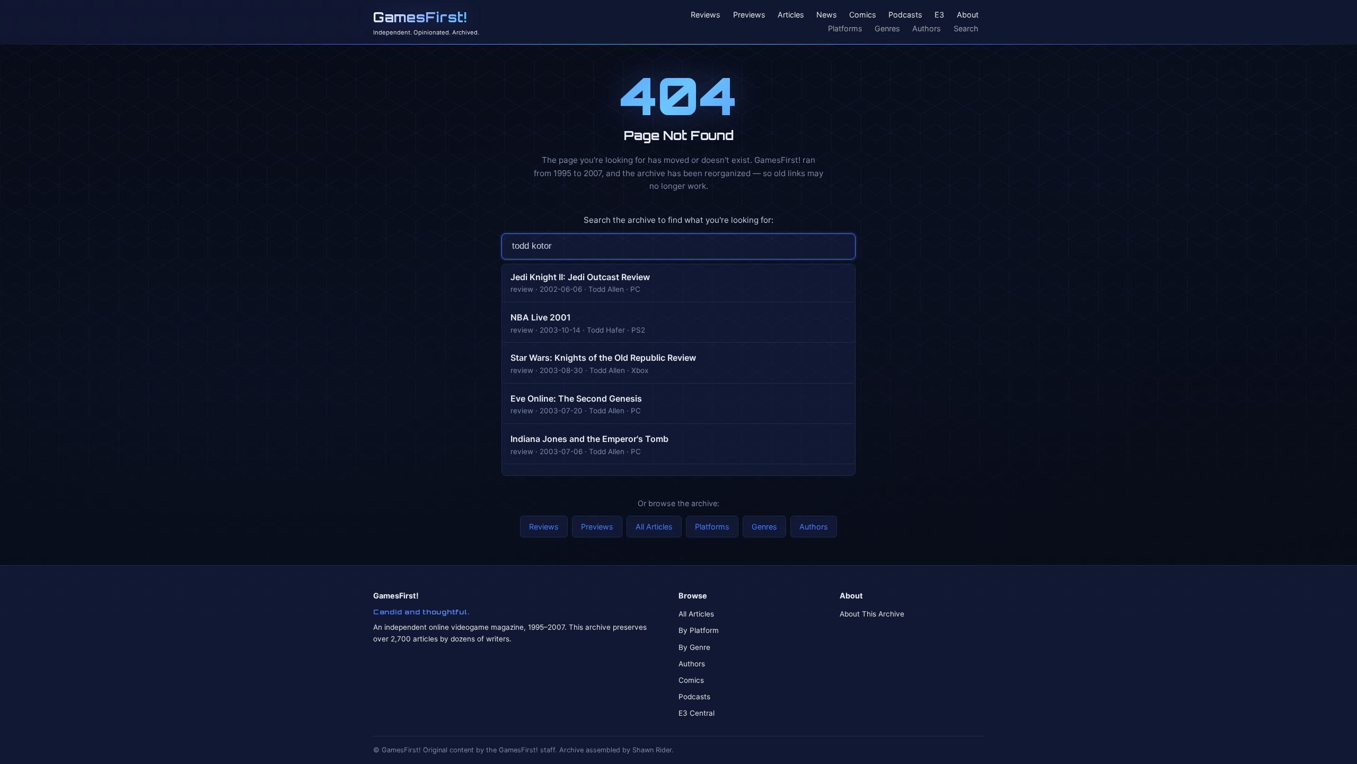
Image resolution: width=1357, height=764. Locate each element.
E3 (939, 15)
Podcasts (905, 15)
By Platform (698, 630)
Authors (926, 28)
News (826, 15)
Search (966, 28)
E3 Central (696, 713)
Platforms (845, 28)
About (968, 15)
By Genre (694, 647)
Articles (791, 15)
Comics (862, 15)
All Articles (654, 526)
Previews (749, 15)
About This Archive (872, 614)
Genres (887, 28)
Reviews (705, 15)
